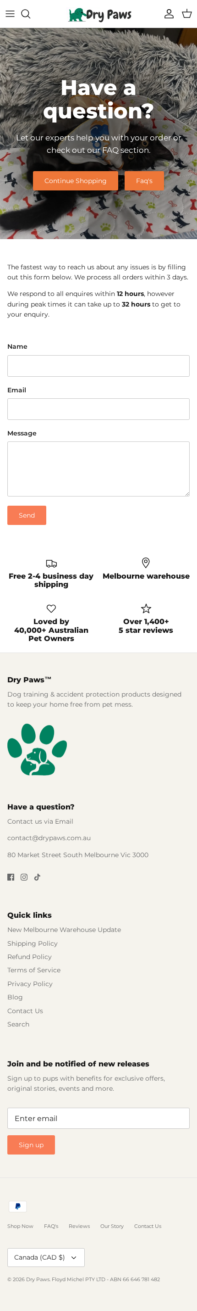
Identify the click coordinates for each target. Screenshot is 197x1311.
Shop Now (20, 1226)
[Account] (167, 14)
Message (22, 433)
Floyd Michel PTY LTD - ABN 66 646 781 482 (106, 1279)
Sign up (31, 1145)
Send (27, 515)
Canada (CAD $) (39, 1257)
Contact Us (25, 1011)
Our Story (112, 1226)
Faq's (144, 181)
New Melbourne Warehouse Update (64, 930)
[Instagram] (24, 877)
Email (16, 390)
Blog (15, 997)
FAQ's (51, 1226)
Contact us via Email (40, 821)
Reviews (79, 1226)
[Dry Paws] (98, 14)
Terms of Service (33, 970)
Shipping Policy (32, 943)
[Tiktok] (37, 877)
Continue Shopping (75, 181)
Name (17, 346)
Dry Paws (37, 1279)
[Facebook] (10, 877)
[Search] (30, 14)
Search (18, 1024)
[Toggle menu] (10, 14)
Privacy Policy (30, 984)
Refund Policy (29, 957)
